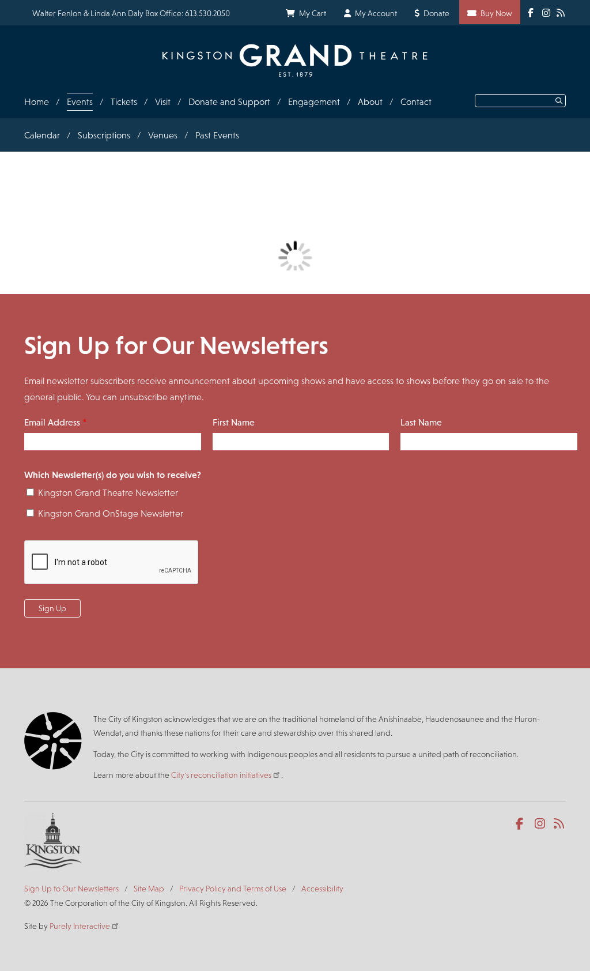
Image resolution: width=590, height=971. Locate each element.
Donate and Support (229, 102)
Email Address (52, 422)
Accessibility (322, 888)
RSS (560, 824)
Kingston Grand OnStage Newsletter (110, 513)
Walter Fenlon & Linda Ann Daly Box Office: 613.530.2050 (131, 13)
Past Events (217, 135)
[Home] (295, 60)
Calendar (42, 135)
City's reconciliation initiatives (221, 775)
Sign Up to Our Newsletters (71, 888)
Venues (162, 135)
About (370, 102)
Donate (436, 13)
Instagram (541, 824)
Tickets (124, 102)
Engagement (314, 102)
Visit (163, 102)
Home (36, 102)
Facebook (522, 824)
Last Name (421, 422)
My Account (376, 13)
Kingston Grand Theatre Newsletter (108, 493)
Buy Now (496, 13)
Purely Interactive (80, 926)
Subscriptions (104, 135)
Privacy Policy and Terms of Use (232, 888)
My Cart (312, 13)
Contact (416, 102)
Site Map (149, 888)
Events (80, 102)
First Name (234, 422)
